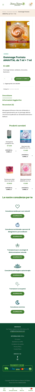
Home (4, 11)
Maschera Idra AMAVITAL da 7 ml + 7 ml (25, 147)
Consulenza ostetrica (17, 307)
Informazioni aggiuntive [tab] (12, 100)
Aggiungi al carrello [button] (8, 151)
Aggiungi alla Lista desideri (12, 83)
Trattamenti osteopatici (17, 289)
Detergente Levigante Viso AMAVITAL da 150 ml (9, 142)
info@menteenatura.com (17, 331)
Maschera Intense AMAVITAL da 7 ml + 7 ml (25, 180)
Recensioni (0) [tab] (8, 105)
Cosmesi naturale (12, 11)
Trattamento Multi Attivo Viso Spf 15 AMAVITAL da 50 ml (9, 180)
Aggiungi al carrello (22, 78)
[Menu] (4, 4)
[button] (29, 23)
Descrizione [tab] (7, 96)
